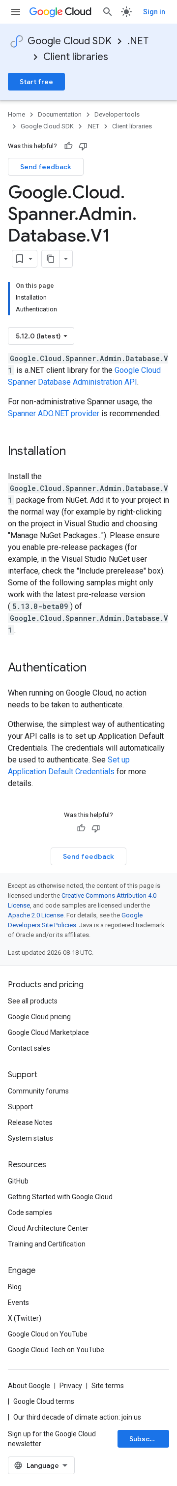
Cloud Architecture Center (48, 1228)
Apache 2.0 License (35, 915)
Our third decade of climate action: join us (77, 1417)
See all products (33, 1001)
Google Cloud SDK (70, 41)
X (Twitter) (24, 1318)
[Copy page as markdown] (50, 258)
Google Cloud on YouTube (48, 1334)
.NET (137, 41)
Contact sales (29, 1048)
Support (20, 1107)
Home (16, 114)
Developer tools (117, 114)
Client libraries (75, 57)
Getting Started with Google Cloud (60, 1197)
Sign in (154, 12)
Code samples (30, 1212)
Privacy (70, 1386)
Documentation (60, 114)
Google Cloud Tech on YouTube (56, 1350)
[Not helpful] (83, 146)
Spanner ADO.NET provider (53, 413)
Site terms (107, 1386)
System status (30, 1138)
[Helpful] (68, 146)
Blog (15, 1287)
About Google (29, 1386)
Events (18, 1302)
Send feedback (45, 166)
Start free (36, 81)
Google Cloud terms (43, 1401)
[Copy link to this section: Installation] (76, 452)
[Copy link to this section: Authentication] (96, 668)
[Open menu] (16, 12)
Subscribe (146, 1438)
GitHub (18, 1181)
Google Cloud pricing (39, 1017)
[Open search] (108, 12)
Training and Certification (47, 1244)
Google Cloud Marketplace (48, 1032)
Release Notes (30, 1122)
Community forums (38, 1091)
